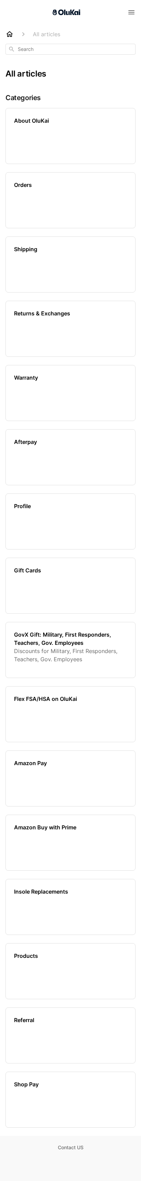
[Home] (9, 34)
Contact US (71, 1147)
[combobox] (70, 49)
